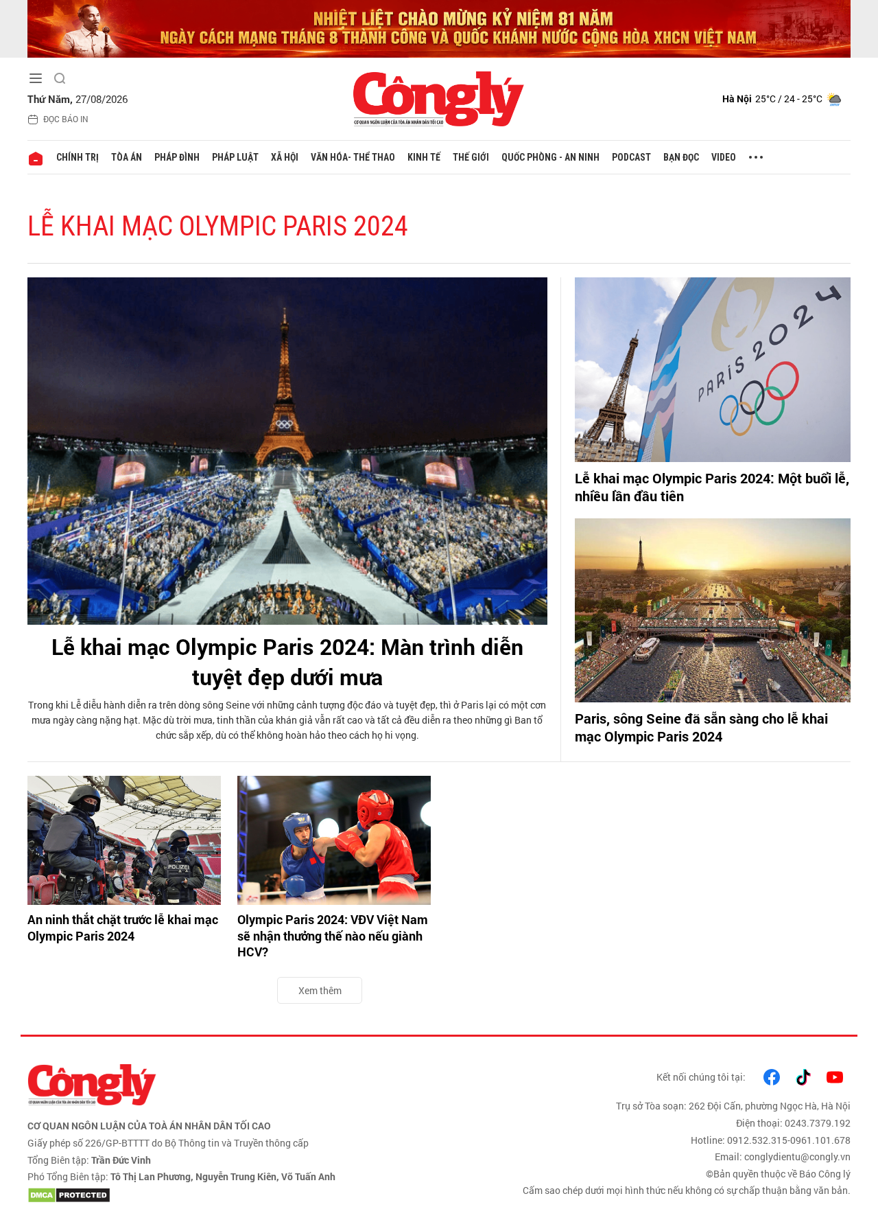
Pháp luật (235, 157)
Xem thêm (320, 990)
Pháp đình (177, 157)
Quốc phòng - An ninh (550, 157)
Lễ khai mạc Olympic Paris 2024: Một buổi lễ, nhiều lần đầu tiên (712, 487)
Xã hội (284, 157)
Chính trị (77, 157)
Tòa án (126, 157)
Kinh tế (423, 157)
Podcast (631, 157)
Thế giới (471, 157)
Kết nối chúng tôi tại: (701, 1076)
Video (723, 157)
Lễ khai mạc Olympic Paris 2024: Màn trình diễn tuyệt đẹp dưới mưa (287, 662)
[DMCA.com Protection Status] (229, 1195)
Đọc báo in (65, 118)
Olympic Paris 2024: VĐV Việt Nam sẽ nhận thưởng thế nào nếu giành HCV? (332, 936)
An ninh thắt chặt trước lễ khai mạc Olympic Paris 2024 (122, 927)
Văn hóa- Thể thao (353, 157)
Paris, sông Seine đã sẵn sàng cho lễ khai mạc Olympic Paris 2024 (701, 727)
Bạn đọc (681, 157)
